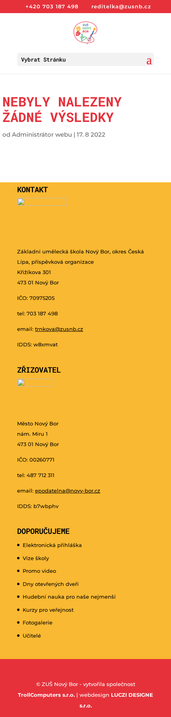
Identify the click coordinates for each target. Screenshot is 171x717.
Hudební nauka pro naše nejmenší (69, 596)
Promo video (39, 571)
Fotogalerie (37, 622)
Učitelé (32, 635)
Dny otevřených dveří (51, 584)
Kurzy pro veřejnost (48, 610)
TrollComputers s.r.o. (46, 695)
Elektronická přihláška (52, 545)
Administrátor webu (42, 134)
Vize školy (36, 558)
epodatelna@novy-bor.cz (67, 490)
